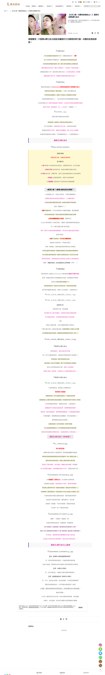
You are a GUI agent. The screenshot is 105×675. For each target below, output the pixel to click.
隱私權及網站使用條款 (34, 607)
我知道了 (81, 607)
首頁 (5, 11)
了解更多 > (21, 608)
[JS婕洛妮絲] (13, 4)
